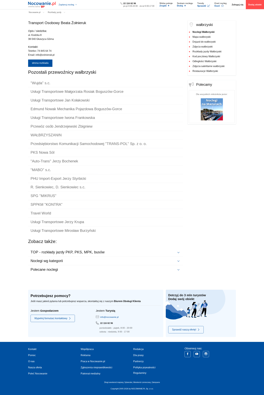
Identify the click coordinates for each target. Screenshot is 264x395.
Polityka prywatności (144, 367)
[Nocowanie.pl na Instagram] (206, 354)
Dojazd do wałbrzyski (204, 41)
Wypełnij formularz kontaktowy (50, 318)
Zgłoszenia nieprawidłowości (96, 367)
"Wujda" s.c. (40, 83)
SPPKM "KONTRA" (46, 204)
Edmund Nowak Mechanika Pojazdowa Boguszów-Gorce (76, 109)
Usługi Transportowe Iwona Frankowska (63, 118)
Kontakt (32, 349)
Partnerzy (138, 361)
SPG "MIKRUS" (43, 196)
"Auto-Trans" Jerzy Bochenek (54, 161)
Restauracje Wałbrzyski (205, 71)
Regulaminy (139, 373)
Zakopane (156, 382)
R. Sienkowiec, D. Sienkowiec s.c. (58, 187)
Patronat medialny (90, 373)
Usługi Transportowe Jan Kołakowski (60, 100)
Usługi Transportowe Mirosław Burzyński (63, 230)
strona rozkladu (40, 63)
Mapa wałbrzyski (202, 37)
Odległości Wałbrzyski (204, 61)
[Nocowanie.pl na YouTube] (197, 354)
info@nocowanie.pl (109, 317)
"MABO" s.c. (41, 170)
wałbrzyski (204, 25)
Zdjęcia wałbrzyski (203, 46)
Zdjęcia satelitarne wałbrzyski (209, 66)
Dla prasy (138, 355)
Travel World (41, 213)
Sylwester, (128, 382)
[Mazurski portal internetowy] (212, 109)
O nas (31, 361)
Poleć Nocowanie (37, 373)
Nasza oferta (35, 367)
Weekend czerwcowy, (142, 382)
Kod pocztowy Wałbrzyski (206, 56)
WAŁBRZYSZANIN (46, 135)
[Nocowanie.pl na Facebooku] (188, 354)
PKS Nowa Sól (42, 152)
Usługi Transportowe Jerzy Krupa (57, 222)
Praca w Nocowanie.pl (93, 361)
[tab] (105, 83)
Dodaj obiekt (255, 4)
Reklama (85, 355)
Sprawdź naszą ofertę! (184, 329)
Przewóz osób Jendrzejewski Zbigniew (61, 126)
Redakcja (138, 349)
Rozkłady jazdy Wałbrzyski (207, 51)
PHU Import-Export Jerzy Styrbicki (58, 178)
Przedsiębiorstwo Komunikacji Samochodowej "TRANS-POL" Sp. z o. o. (89, 144)
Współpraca (87, 349)
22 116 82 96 (129, 3)
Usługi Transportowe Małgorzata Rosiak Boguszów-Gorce (77, 91)
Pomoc (32, 355)
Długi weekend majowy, (114, 382)
